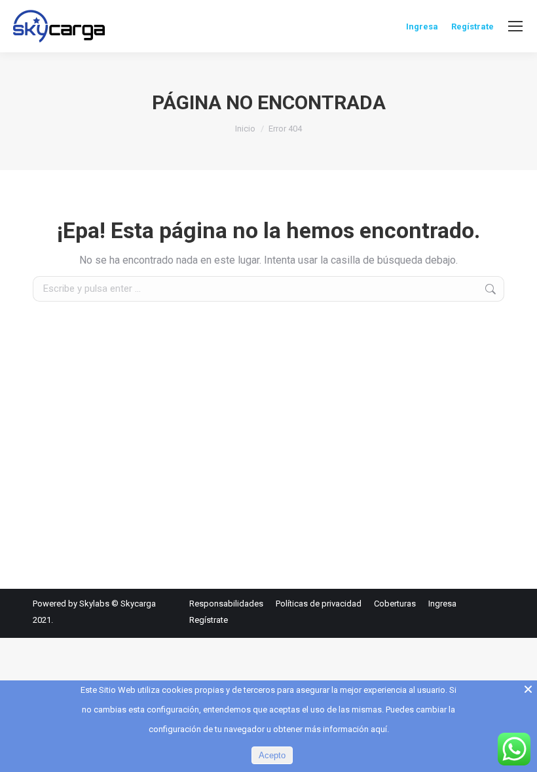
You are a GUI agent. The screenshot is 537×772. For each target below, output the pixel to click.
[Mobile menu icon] (515, 26)
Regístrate (472, 26)
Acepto (272, 755)
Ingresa (422, 26)
